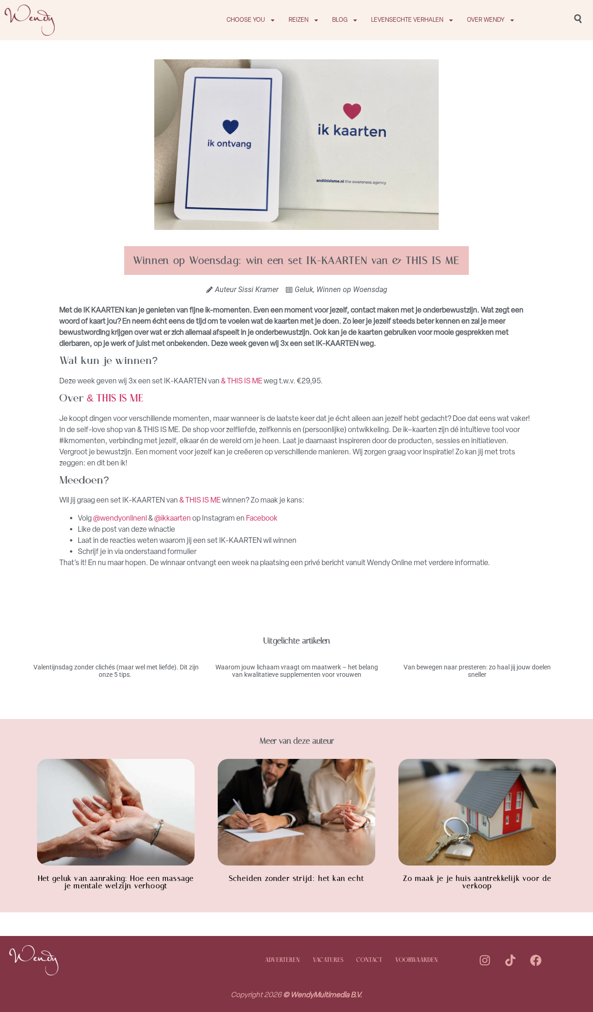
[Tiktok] (510, 960)
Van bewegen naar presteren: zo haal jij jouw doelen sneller (477, 671)
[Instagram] (484, 960)
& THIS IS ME (241, 380)
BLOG (339, 19)
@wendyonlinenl (120, 518)
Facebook (262, 518)
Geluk (304, 289)
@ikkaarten (173, 518)
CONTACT (369, 960)
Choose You (246, 19)
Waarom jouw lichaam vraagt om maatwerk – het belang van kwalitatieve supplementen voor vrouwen (296, 671)
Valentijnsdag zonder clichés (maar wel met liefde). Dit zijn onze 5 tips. (116, 671)
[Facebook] (535, 960)
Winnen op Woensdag (351, 289)
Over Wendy (486, 19)
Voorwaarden (416, 960)
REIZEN (299, 19)
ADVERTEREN (282, 960)
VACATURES (328, 960)
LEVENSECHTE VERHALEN (407, 19)
